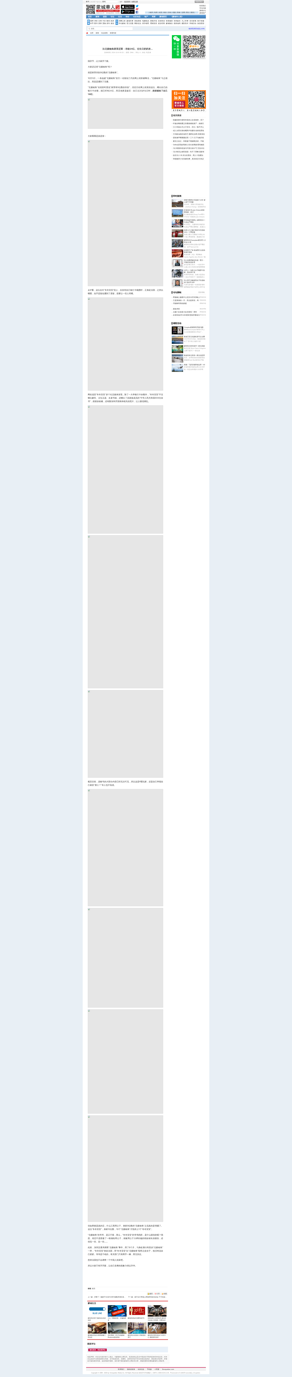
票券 (100, 23)
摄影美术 (185, 23)
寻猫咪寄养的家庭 (180, 303)
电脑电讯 (145, 21)
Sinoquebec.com (168, 1369)
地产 (146, 17)
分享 (158, 1294)
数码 (108, 21)
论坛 (112, 17)
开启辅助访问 (205, 2)
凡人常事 (185, 21)
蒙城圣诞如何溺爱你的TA (136, 1318)
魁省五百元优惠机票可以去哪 (194, 337)
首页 (90, 17)
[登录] (121, 2)
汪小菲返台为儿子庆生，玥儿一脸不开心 (188, 127)
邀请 (151, 1294)
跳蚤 (105, 17)
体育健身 (169, 21)
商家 (154, 17)
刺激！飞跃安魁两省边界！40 (194, 365)
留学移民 (145, 23)
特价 (127, 17)
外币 (92, 23)
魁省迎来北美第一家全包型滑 (194, 355)
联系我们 (202, 6)
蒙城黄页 (163, 17)
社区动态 (137, 17)
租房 (151, 12)
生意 (160, 12)
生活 (120, 17)
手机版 (149, 1369)
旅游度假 (200, 23)
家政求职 (176, 309)
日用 (100, 21)
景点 (187, 12)
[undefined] (137, 6)
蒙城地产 (202, 13)
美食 (178, 12)
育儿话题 (129, 23)
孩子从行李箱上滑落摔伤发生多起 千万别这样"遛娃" (152, 1297)
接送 (192, 12)
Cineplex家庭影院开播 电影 (193, 327)
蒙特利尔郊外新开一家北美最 (194, 346)
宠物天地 (153, 21)
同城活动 (192, 23)
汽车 (104, 21)
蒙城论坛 (202, 10)
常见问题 (202, 8)
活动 (169, 12)
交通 (183, 12)
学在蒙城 (122, 23)
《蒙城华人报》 (177, 17)
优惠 (174, 12)
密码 (104, 2)
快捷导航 (199, 2)
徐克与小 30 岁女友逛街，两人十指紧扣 (188, 155)
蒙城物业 (169, 23)
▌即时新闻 (176, 196)
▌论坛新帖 (176, 292)
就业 (165, 12)
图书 (96, 23)
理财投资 (153, 23)
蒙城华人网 (87, 33)
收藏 (165, 1294)
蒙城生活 (92, 1303)
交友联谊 (161, 21)
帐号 (87, 2)
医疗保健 (200, 21)
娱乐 (93, 1288)
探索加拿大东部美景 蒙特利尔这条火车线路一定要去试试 (157, 1320)
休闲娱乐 (177, 21)
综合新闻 (104, 33)
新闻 (97, 17)
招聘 (92, 21)
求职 (96, 21)
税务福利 (177, 23)
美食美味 (137, 21)
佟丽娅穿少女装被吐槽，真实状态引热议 (188, 159)
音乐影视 (192, 21)
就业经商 (161, 23)
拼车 (108, 23)
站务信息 (141, 1369)
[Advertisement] (171, 8)
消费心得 (122, 21)
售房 (155, 12)
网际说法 (137, 23)
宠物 (104, 23)
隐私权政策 (131, 1369)
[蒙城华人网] (103, 13)
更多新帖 (201, 292)
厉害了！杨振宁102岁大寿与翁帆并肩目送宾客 (110, 1297)
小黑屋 (156, 1369)
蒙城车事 (129, 21)
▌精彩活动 (176, 323)
